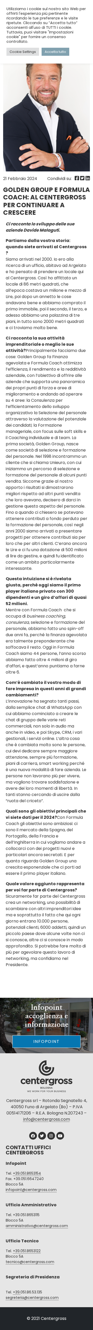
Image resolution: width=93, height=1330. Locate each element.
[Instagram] (51, 1136)
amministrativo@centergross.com (37, 1225)
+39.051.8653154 (27, 1173)
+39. (16, 1292)
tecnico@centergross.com (30, 1261)
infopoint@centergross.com (31, 1189)
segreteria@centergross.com (32, 1297)
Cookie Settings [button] (23, 51)
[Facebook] (33, 1136)
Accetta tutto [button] (55, 51)
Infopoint (46, 1041)
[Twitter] (42, 1136)
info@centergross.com (46, 1119)
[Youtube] (60, 1136)
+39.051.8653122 (27, 1250)
